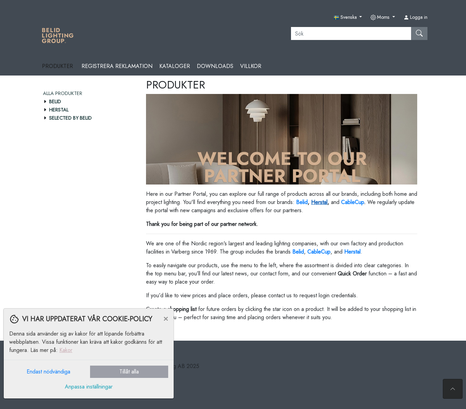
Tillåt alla (129, 372)
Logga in (418, 17)
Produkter (58, 66)
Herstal (319, 202)
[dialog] (87, 358)
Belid (298, 252)
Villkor (250, 66)
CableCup (352, 202)
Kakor (65, 350)
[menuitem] (87, 93)
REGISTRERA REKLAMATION (117, 66)
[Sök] (419, 33)
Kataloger (174, 66)
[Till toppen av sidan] (453, 389)
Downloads (215, 66)
